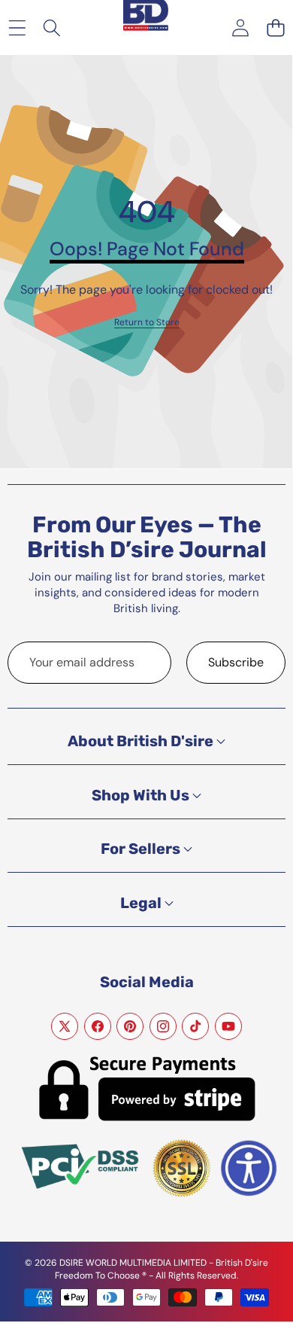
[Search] (52, 27)
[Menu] (17, 27)
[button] (275, 27)
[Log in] (240, 27)
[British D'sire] (146, 16)
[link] (147, 322)
